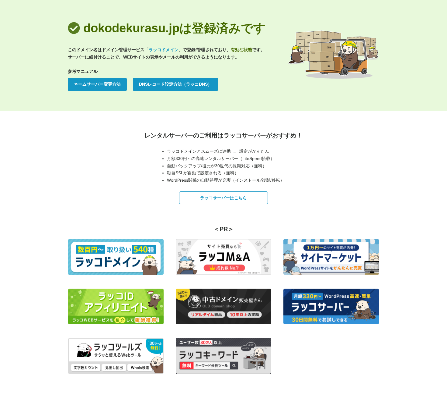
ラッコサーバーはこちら (223, 197)
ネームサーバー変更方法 (97, 84)
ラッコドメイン (163, 49)
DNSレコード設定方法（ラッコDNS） (175, 84)
